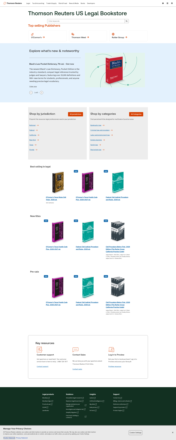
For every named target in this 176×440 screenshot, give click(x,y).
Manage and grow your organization (73, 405)
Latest (92, 398)
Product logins (117, 410)
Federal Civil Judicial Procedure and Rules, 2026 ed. (117, 198)
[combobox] (86, 21)
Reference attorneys (119, 404)
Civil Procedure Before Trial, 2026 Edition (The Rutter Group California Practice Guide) (118, 249)
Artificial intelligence (96, 401)
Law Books (45, 410)
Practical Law (46, 404)
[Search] (127, 21)
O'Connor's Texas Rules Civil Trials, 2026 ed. (56, 198)
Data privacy (93, 407)
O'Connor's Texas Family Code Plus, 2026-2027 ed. (86, 198)
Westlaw (45, 398)
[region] (88, 432)
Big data (92, 404)
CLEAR (44, 407)
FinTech (92, 410)
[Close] (172, 432)
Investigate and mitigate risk (74, 409)
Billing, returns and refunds (121, 401)
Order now (33, 86)
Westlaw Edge (46, 401)
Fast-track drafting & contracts (72, 416)
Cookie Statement (9, 438)
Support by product (119, 407)
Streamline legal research (74, 398)
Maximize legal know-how (73, 401)
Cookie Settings (135, 432)
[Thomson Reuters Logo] (13, 3)
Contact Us (116, 398)
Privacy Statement (21, 438)
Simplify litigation (71, 412)
